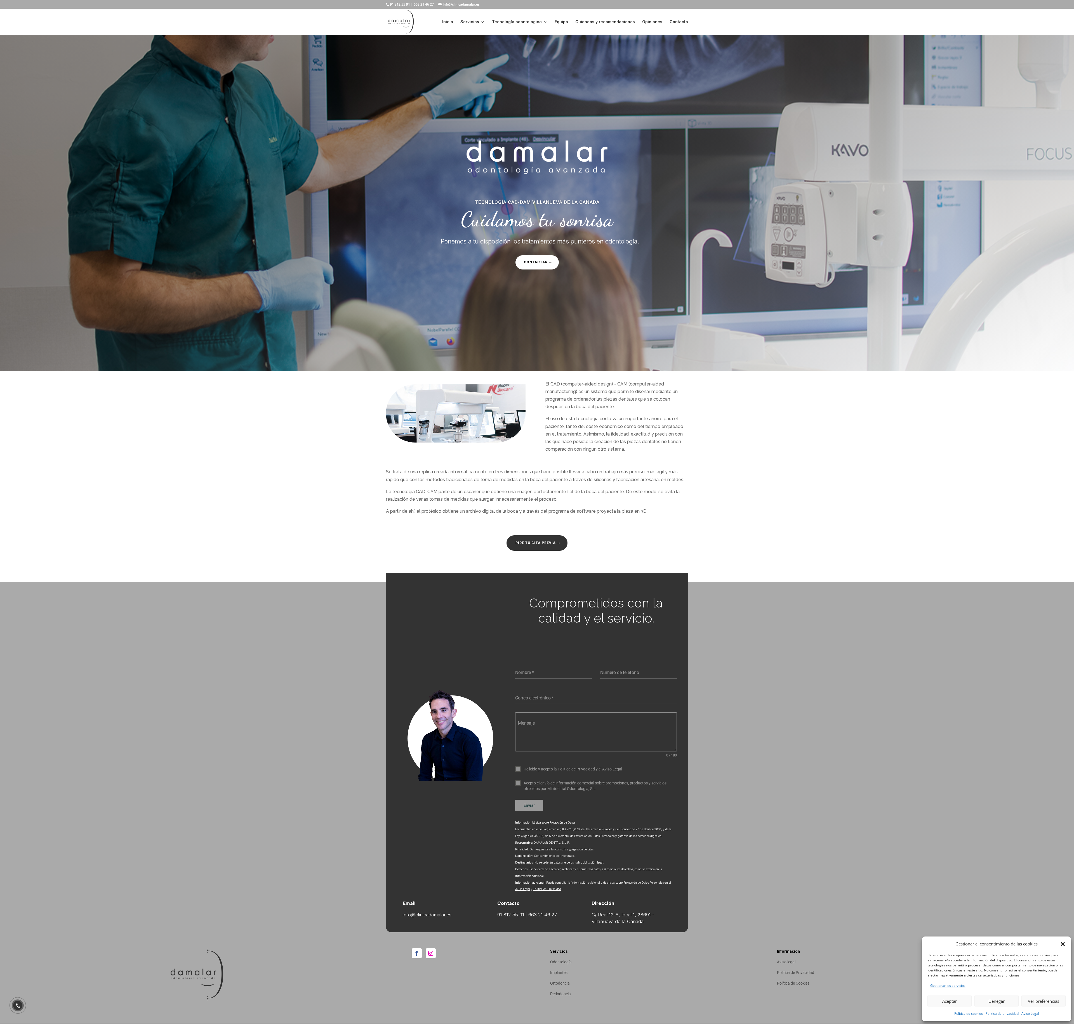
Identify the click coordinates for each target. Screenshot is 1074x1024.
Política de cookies (968, 1013)
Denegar (996, 1001)
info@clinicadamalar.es (427, 914)
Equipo (561, 22)
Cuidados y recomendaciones (605, 22)
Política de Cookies (793, 983)
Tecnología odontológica (517, 22)
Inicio (447, 22)
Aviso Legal (1030, 1013)
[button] (1063, 944)
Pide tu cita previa (535, 543)
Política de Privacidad (547, 889)
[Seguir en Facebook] (417, 953)
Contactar (536, 262)
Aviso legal (786, 962)
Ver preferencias (1043, 1001)
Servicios (469, 22)
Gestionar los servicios (947, 985)
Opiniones (652, 22)
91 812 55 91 (400, 4)
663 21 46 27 (424, 4)
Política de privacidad (1002, 1013)
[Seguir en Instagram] (431, 953)
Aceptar (949, 1001)
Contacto (679, 22)
